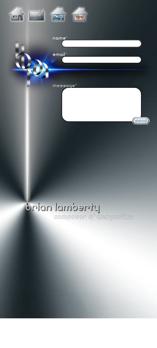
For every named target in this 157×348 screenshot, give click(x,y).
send (141, 120)
